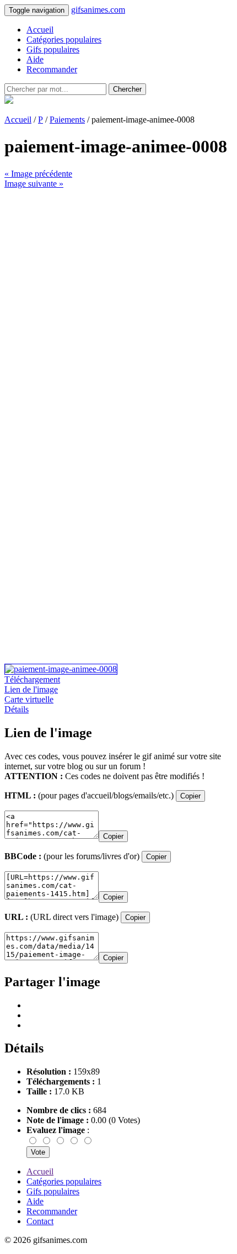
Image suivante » (33, 183)
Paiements (67, 119)
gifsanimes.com (98, 9)
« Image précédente (38, 173)
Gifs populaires (52, 49)
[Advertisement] (118, 307)
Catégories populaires (63, 39)
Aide (35, 59)
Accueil (39, 29)
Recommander (51, 69)
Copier (190, 796)
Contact (39, 1221)
